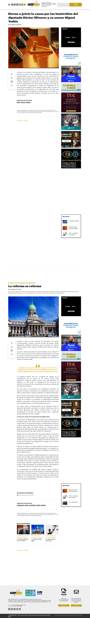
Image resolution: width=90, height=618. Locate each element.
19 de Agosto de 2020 (14, 24)
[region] (71, 179)
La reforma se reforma (74, 221)
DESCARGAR (63, 605)
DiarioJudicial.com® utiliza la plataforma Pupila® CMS (68, 615)
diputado (23, 102)
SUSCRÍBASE (76, 605)
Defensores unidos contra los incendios (73, 227)
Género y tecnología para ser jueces (73, 233)
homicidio (28, 102)
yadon (18, 102)
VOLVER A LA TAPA (22, 120)
